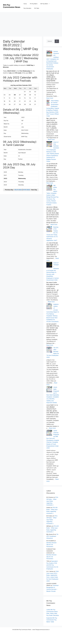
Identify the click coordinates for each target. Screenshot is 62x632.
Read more (49, 98)
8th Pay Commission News (11, 6)
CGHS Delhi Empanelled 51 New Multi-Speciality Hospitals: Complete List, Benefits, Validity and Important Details (52, 395)
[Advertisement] (31, 22)
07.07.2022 (26, 189)
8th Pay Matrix (44, 3)
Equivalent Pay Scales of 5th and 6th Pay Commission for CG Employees (52, 565)
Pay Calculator (27, 8)
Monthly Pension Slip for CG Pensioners (51, 544)
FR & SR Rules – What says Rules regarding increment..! (52, 501)
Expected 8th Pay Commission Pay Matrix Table (51, 620)
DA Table (36, 8)
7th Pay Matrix (33, 3)
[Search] (57, 41)
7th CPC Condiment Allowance (52, 536)
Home (25, 3)
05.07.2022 (18, 189)
